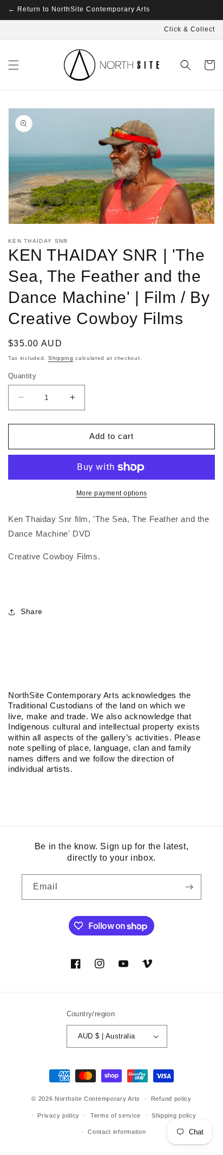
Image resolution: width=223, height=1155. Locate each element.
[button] (13, 65)
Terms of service (115, 1115)
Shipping (61, 358)
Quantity (22, 376)
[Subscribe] (189, 887)
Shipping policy (174, 1115)
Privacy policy (58, 1115)
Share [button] (32, 611)
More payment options (111, 493)
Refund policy (171, 1098)
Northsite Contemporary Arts (97, 1098)
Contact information (117, 1131)
